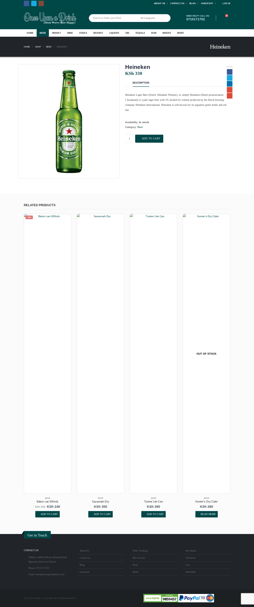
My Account (139, 558)
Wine (70, 33)
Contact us (177, 3)
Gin (127, 33)
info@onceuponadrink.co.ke (50, 574)
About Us (159, 3)
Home (30, 33)
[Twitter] (34, 3)
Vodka (83, 33)
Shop (135, 565)
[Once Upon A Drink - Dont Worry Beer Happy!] (50, 18)
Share (229, 67)
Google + (229, 90)
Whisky (56, 33)
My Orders (191, 550)
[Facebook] (26, 3)
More (180, 33)
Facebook (229, 72)
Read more (208, 514)
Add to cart (151, 138)
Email (229, 96)
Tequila (140, 33)
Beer (43, 33)
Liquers (114, 33)
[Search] (166, 18)
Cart (188, 565)
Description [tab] (141, 82)
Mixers (167, 33)
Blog (192, 3)
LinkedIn (229, 84)
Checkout (207, 3)
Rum (153, 33)
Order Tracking (140, 550)
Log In (226, 3)
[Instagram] (41, 3)
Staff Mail (191, 572)
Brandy (98, 33)
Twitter (229, 78)
